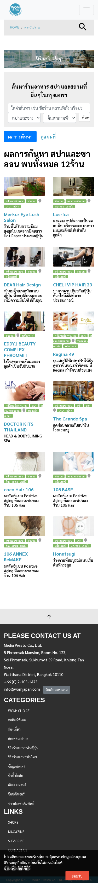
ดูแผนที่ (48, 137)
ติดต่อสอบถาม (56, 689)
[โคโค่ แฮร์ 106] (24, 461)
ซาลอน (32, 201)
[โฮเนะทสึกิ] (73, 526)
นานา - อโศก (12, 206)
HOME (14, 27)
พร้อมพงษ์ (11, 276)
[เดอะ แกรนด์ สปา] (73, 391)
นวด (88, 405)
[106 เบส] (73, 461)
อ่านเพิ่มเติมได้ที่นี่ (17, 868)
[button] (83, 26)
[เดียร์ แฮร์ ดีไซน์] (24, 256)
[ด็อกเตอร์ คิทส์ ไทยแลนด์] (24, 391)
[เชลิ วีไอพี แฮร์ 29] (73, 256)
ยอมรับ (77, 876)
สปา (83, 335)
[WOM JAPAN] (15, 10)
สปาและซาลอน (14, 201)
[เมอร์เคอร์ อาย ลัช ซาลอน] (24, 186)
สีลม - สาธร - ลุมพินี (16, 481)
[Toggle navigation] (86, 10)
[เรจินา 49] (73, 321)
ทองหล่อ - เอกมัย (64, 206)
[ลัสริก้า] (73, 186)
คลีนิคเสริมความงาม (66, 335)
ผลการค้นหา (20, 137)
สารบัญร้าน (32, 27)
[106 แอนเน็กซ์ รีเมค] (24, 526)
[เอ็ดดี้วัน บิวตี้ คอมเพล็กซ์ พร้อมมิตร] (24, 321)
